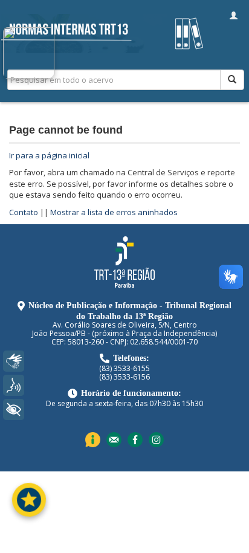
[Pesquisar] (232, 80)
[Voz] (13, 385)
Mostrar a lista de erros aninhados (114, 212)
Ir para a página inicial (49, 155)
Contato (23, 212)
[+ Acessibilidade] (13, 409)
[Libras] (13, 361)
